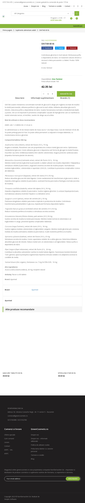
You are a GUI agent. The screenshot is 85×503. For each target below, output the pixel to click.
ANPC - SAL (8, 450)
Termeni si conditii (37, 455)
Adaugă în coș (66, 94)
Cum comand (9, 438)
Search (76, 13)
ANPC (6, 453)
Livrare (6, 442)
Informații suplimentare (42, 98)
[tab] (20, 99)
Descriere (19, 98)
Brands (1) (65, 98)
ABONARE (73, 479)
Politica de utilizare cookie (40, 445)
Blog (32, 459)
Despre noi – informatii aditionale (39, 439)
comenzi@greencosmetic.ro (18, 416)
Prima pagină (7, 30)
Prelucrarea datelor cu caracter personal (42, 450)
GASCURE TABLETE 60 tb (12, 373)
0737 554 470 (56, 20)
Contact (7, 446)
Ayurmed (35, 290)
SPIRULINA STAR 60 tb (67, 373)
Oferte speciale (9, 435)
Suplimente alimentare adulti (25, 30)
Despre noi (35, 435)
